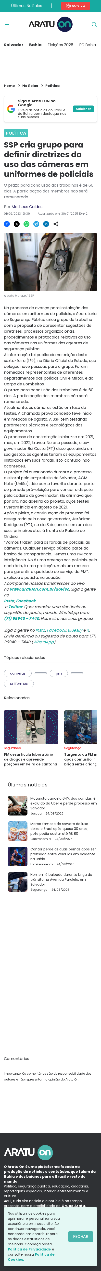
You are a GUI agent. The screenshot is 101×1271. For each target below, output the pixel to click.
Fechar (80, 1236)
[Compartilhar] (56, 224)
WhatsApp (43, 642)
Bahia (35, 45)
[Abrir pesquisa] (94, 24)
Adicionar (83, 109)
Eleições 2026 (60, 45)
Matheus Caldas (27, 207)
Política (52, 85)
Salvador (13, 45)
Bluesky (75, 630)
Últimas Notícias (26, 6)
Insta (40, 630)
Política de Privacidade (29, 1249)
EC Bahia (87, 45)
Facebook (56, 630)
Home (9, 85)
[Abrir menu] (7, 24)
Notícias (30, 85)
